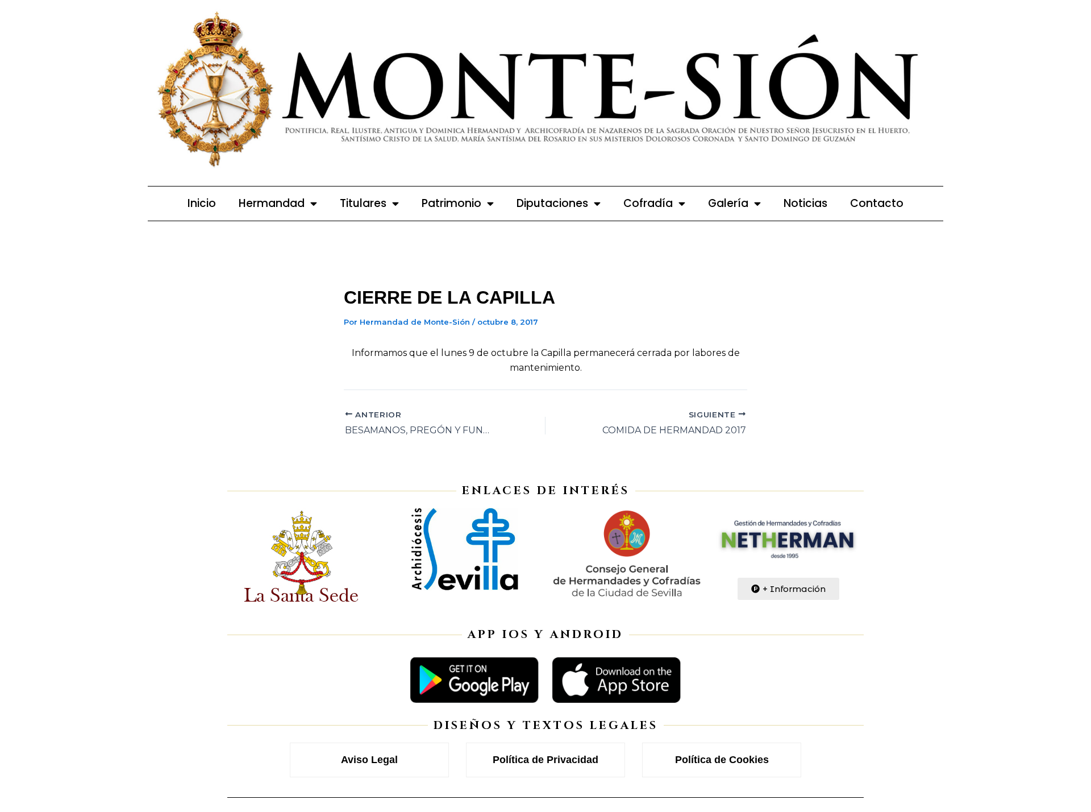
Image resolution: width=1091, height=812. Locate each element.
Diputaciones (552, 203)
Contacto (876, 203)
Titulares (363, 203)
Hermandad (272, 203)
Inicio (202, 203)
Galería (728, 203)
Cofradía (648, 203)
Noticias (805, 203)
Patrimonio (451, 203)
